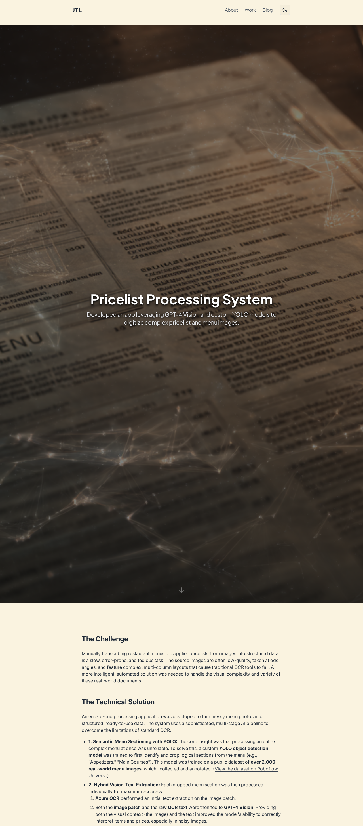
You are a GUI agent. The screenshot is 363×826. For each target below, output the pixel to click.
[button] (181, 589)
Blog (268, 10)
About (231, 10)
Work (250, 10)
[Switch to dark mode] (285, 10)
